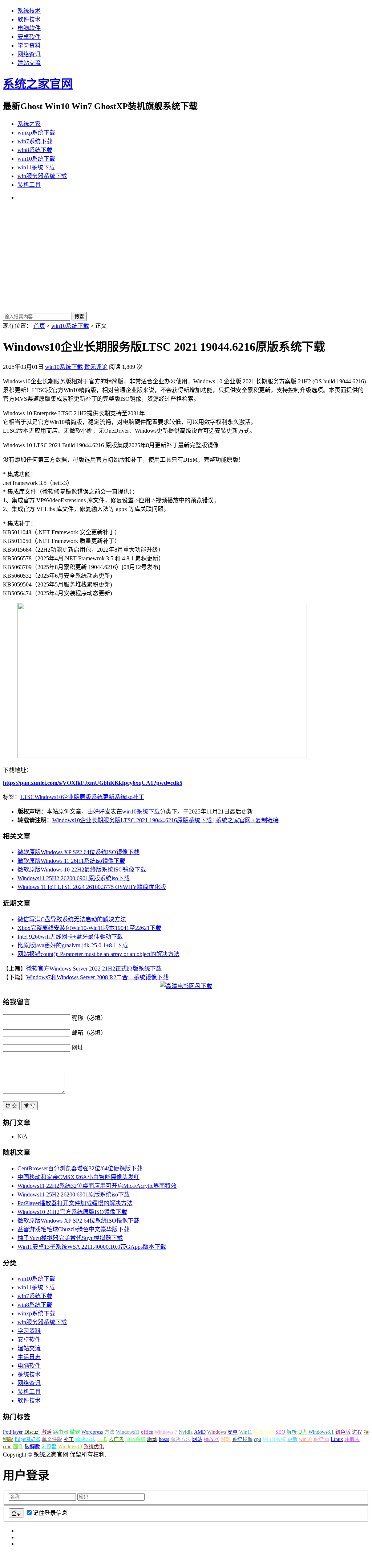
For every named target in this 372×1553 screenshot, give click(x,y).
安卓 (232, 1432)
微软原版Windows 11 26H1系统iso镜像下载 (71, 861)
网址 (77, 1048)
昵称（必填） (89, 1018)
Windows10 (48, 797)
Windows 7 (165, 1432)
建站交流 (29, 63)
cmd (7, 1446)
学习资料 (29, 45)
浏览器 (49, 1446)
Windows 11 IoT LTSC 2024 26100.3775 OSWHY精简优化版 (91, 887)
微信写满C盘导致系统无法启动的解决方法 (71, 919)
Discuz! (32, 1432)
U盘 (302, 1432)
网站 (197, 1439)
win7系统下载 (34, 141)
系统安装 (264, 1432)
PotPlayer (13, 1432)
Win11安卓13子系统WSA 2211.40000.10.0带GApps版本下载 (91, 1247)
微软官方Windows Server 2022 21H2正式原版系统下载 (94, 968)
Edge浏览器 (27, 1439)
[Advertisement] (186, 257)
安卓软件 (29, 37)
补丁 (138, 797)
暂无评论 (96, 367)
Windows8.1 (321, 1432)
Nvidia (186, 1432)
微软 (75, 1432)
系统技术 (29, 11)
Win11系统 (274, 1439)
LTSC (27, 797)
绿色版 (343, 1432)
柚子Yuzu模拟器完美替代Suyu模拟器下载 (70, 1238)
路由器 (60, 1432)
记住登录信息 (50, 1513)
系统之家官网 (38, 83)
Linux (337, 1439)
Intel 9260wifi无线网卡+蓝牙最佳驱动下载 (70, 937)
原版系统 (91, 797)
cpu (257, 1439)
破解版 (32, 1446)
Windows (216, 1432)
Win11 (245, 1432)
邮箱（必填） (89, 1033)
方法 (109, 1432)
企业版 (71, 797)
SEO (280, 1432)
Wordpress (92, 1432)
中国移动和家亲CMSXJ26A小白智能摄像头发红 (78, 1177)
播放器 (211, 1439)
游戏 (226, 1439)
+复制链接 (265, 820)
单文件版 (52, 1439)
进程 (357, 1432)
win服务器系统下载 (42, 176)
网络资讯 (29, 54)
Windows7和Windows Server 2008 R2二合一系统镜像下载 (97, 977)
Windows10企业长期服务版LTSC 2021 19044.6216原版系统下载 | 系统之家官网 (151, 820)
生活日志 (29, 1357)
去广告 (116, 1439)
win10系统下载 (36, 159)
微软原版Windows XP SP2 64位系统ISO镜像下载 (78, 852)
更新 (108, 797)
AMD (200, 1432)
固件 (18, 1446)
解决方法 (85, 1439)
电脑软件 (29, 28)
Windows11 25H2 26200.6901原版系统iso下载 (73, 878)
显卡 (102, 1439)
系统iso (123, 797)
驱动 (152, 1439)
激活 (46, 1432)
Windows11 (128, 1432)
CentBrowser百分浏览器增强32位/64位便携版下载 (79, 1168)
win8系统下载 (34, 150)
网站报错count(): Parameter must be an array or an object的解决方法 (98, 954)
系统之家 (29, 124)
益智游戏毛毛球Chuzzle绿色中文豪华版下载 (73, 1229)
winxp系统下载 (36, 132)
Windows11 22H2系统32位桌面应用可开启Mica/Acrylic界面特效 (97, 1186)
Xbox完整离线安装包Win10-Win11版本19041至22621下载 (89, 928)
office (147, 1432)
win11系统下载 (36, 167)
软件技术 (29, 19)
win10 (305, 1439)
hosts (164, 1439)
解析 (292, 1432)
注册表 (352, 1439)
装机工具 (29, 185)
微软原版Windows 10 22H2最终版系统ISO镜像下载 (81, 869)
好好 (99, 811)
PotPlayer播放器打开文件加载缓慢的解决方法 (75, 1203)
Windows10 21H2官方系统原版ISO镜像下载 (72, 1212)
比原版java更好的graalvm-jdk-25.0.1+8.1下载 (72, 945)
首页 (39, 326)
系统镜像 (242, 1439)
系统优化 (94, 1446)
